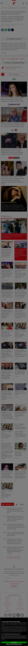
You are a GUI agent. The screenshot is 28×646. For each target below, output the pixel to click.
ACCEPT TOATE (14, 642)
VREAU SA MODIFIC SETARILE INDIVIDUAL (14, 644)
